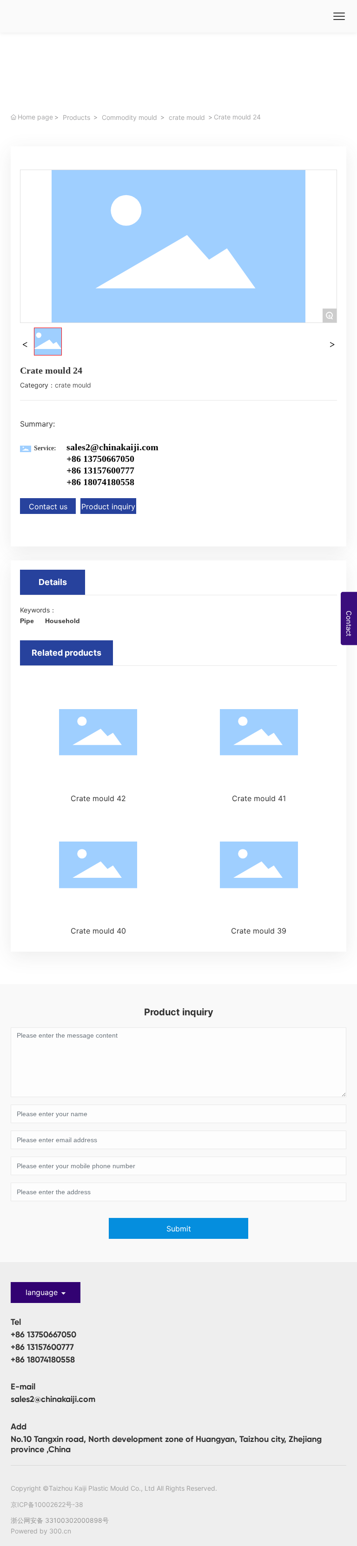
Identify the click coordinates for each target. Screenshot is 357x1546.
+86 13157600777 (100, 470)
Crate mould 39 (258, 930)
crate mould (187, 117)
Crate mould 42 (98, 798)
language (42, 1292)
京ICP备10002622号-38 (47, 1504)
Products (76, 117)
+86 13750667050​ (100, 459)
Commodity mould (129, 117)
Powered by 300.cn (41, 1531)
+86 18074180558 (100, 482)
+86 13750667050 (43, 1334)
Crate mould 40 (98, 930)
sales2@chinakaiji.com (112, 447)
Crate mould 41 (259, 798)
